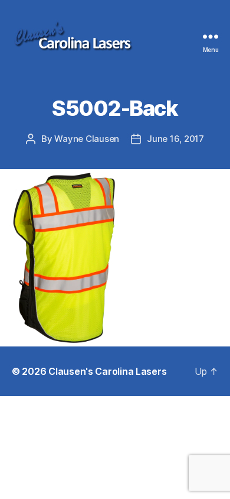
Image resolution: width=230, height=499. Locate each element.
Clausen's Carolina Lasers (107, 371)
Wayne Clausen (86, 138)
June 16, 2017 (175, 138)
